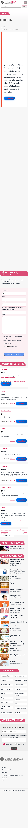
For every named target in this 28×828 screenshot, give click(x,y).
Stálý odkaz (22, 381)
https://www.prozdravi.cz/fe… (9, 378)
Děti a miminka (5, 689)
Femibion (4, 370)
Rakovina (17, 689)
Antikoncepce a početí (19, 694)
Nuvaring (13, 661)
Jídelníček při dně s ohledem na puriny (17, 643)
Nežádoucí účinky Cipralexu (16, 636)
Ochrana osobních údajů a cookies (12, 775)
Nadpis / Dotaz (6, 291)
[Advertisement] (14, 45)
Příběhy (17, 704)
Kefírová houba (15, 629)
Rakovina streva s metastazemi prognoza (6, 532)
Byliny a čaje (4, 702)
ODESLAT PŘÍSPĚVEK (14, 354)
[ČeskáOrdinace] (9, 4)
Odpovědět (9, 98)
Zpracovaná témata (20, 708)
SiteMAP (4, 778)
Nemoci (3, 693)
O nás (4, 767)
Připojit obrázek (7, 343)
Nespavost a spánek (21, 680)
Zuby (2, 698)
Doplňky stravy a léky (6, 707)
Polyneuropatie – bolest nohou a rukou (18, 609)
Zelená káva (14, 577)
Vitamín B (13, 648)
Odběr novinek (6, 770)
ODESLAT (14, 748)
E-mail (4, 302)
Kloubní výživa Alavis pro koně (18, 623)
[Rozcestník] (25, 2)
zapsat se (9, 744)
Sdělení (4, 315)
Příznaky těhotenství (17, 655)
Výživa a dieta (19, 685)
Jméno (4, 296)
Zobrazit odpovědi (14, 381)
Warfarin (13, 583)
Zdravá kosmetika (6, 685)
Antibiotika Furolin (16, 589)
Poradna (3, 680)
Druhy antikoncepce (17, 602)
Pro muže (4, 448)
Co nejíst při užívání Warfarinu (16, 616)
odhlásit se (21, 744)
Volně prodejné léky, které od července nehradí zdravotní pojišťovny (17, 562)
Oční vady (18, 699)
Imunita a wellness (6, 713)
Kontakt (17, 713)
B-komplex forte (15, 596)
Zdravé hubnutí (19, 676)
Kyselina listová (6, 411)
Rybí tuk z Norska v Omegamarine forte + (18, 571)
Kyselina (3, 391)
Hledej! (24, 6)
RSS (3, 781)
